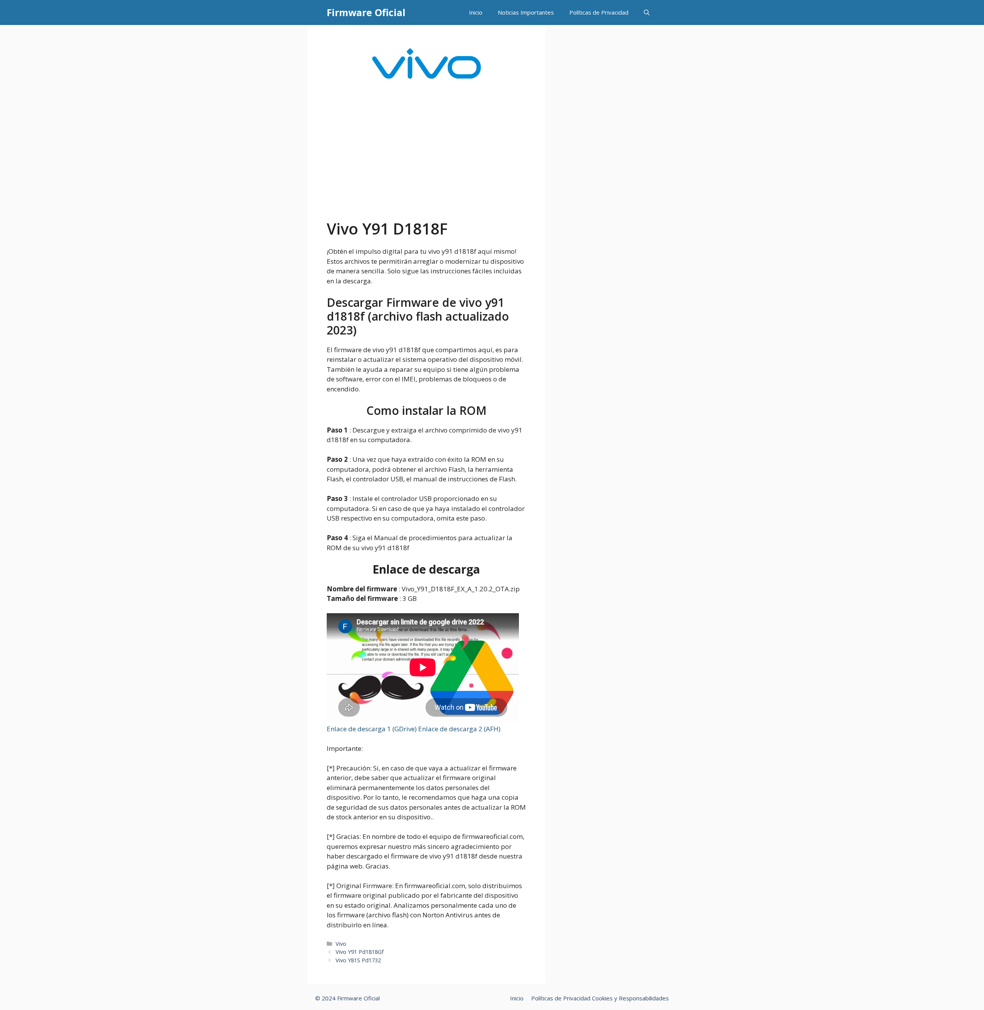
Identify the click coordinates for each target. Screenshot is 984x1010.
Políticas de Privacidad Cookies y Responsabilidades (600, 998)
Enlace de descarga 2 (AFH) (459, 728)
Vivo (341, 943)
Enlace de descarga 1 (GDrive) (372, 728)
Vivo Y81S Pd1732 (358, 960)
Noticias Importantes (526, 12)
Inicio (475, 12)
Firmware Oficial (366, 12)
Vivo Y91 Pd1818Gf (360, 951)
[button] (646, 12)
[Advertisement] (426, 162)
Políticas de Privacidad (598, 12)
